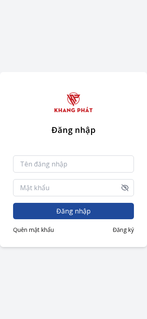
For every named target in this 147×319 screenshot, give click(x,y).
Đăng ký (123, 230)
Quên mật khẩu (33, 230)
